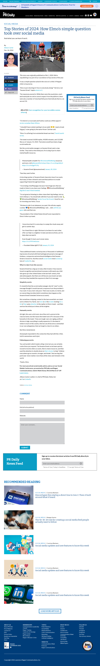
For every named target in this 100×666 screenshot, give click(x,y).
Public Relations (46, 627)
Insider (40, 1)
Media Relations (38, 15)
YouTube (81, 634)
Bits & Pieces (26, 636)
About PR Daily (8, 627)
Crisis (46, 15)
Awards (62, 628)
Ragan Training (14, 1)
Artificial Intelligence (47, 638)
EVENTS (71, 15)
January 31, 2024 (48, 245)
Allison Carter (8, 48)
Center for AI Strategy (28, 1)
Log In (95, 1)
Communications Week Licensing (67, 635)
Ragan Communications (48, 647)
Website (22, 416)
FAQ (5, 632)
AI (67, 15)
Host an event (64, 632)
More (81, 15)
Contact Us (7, 630)
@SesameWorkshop (39, 163)
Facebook (82, 632)
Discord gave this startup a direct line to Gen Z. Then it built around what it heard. (63, 496)
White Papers (64, 643)
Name (22, 399)
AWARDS (76, 15)
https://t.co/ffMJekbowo (30, 241)
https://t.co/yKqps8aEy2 (54, 163)
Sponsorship (63, 641)
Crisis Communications (48, 632)
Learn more (24, 373)
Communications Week (48, 644)
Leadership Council (50, 1)
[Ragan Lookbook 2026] (12, 645)
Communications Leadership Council (31, 627)
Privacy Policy (8, 634)
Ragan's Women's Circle (29, 637)
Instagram (82, 630)
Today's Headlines (73, 108)
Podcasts (44, 646)
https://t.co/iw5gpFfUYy (30, 165)
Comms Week (63, 1)
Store (5, 640)
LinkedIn (81, 627)
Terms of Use (91, 108)
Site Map (6, 638)
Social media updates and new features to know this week (62, 545)
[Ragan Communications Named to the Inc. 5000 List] (95, 14)
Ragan (5, 1)
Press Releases (8, 628)
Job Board (63, 639)
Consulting (63, 637)
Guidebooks (63, 630)
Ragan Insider (27, 634)
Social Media (29, 15)
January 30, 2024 (50, 169)
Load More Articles (50, 611)
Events (62, 627)
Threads (81, 628)
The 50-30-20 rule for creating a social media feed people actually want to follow (62, 521)
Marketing (52, 15)
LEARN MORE (87, 6)
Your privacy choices (85, 636)
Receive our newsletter (10, 636)
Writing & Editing (61, 15)
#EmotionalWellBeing (48, 161)
